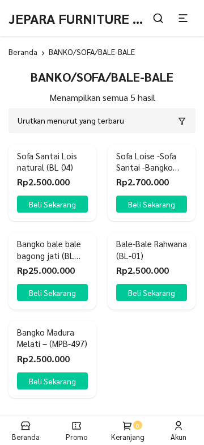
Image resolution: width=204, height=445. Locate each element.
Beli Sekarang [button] (52, 204)
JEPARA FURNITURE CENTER (95, 18)
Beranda (22, 51)
